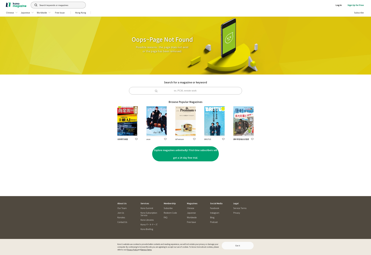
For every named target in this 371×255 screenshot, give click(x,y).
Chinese (190, 208)
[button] (136, 139)
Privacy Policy (132, 249)
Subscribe (168, 208)
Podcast (214, 222)
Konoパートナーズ (149, 224)
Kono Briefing (147, 229)
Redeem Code (170, 213)
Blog (212, 217)
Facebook (214, 208)
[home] (16, 5)
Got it (237, 246)
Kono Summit (147, 208)
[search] (34, 5)
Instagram (214, 213)
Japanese (191, 213)
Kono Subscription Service (149, 214)
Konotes (121, 217)
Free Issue (191, 222)
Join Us (120, 213)
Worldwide (192, 217)
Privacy (236, 213)
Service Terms (146, 249)
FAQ (165, 217)
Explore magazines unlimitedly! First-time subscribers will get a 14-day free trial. (185, 153)
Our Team (122, 208)
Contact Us (122, 222)
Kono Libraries (147, 220)
